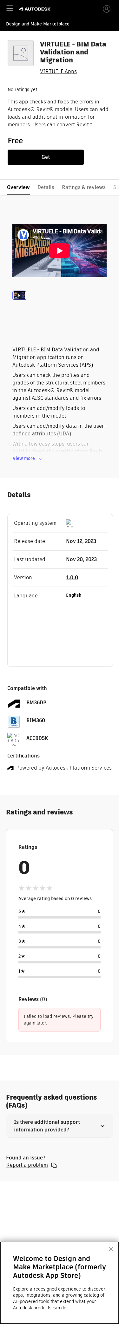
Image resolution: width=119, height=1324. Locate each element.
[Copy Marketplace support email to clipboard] (54, 1165)
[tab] (19, 304)
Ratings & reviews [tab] (84, 187)
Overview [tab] (18, 187)
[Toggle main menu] (10, 8)
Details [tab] (45, 187)
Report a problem (27, 1165)
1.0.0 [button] (72, 577)
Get (46, 157)
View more (24, 458)
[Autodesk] (35, 9)
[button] (59, 1126)
